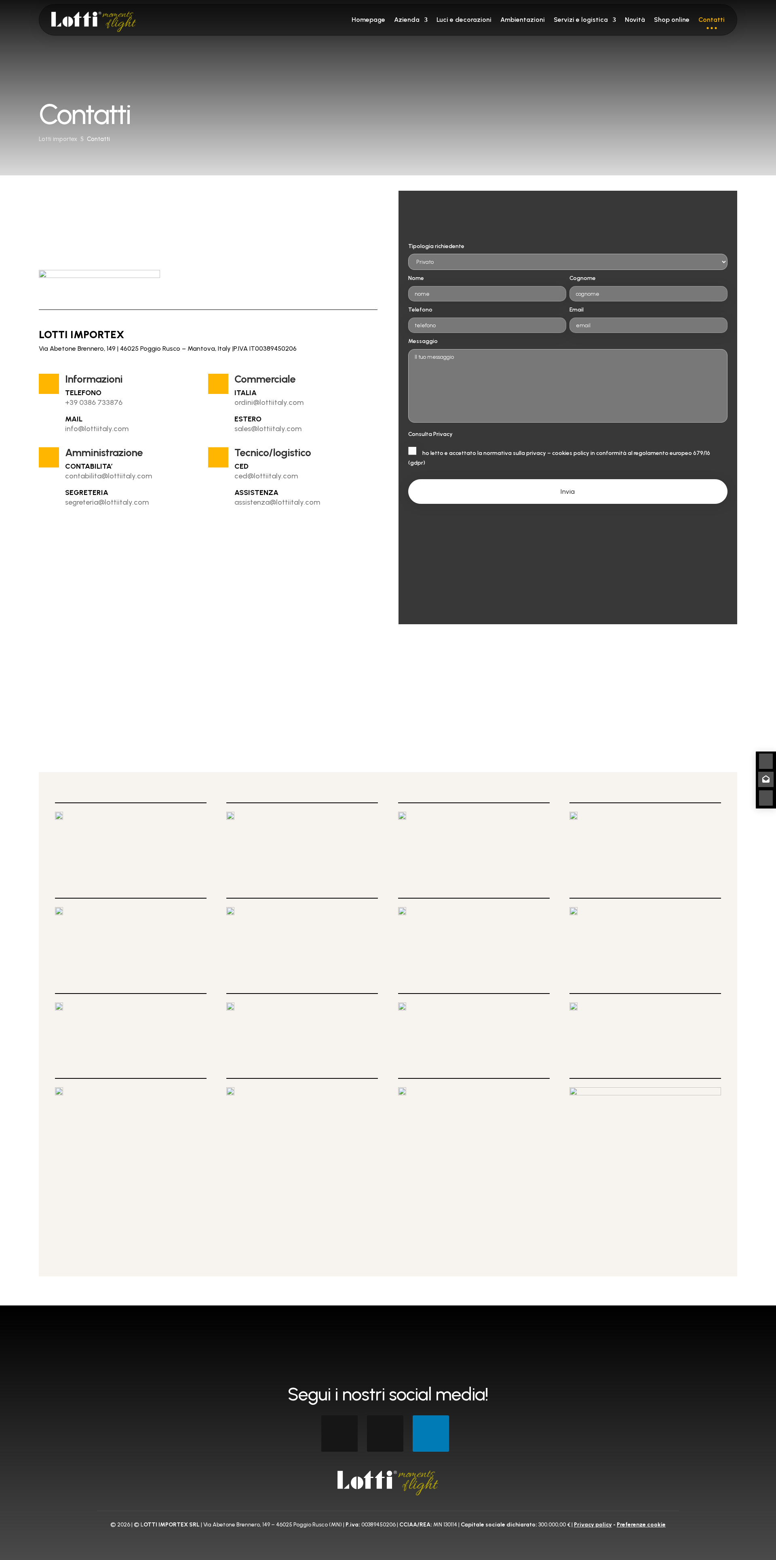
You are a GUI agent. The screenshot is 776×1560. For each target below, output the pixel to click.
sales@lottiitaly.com (268, 428)
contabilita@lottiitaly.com (108, 476)
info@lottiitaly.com (97, 428)
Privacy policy (593, 1524)
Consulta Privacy (430, 434)
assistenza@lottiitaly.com (277, 502)
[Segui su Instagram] (385, 1433)
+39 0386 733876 (93, 402)
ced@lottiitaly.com (266, 476)
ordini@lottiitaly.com (269, 402)
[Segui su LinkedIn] (431, 1433)
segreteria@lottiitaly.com (107, 502)
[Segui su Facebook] (339, 1433)
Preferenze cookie (641, 1524)
